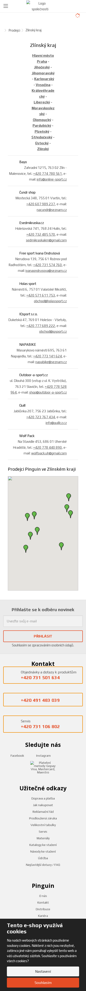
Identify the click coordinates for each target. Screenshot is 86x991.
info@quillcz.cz (56, 423)
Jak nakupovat (43, 805)
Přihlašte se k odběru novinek (43, 609)
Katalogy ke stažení (43, 845)
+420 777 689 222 (40, 326)
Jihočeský (42, 67)
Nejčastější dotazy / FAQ (43, 865)
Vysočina (43, 85)
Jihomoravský (43, 73)
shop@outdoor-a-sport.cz (48, 392)
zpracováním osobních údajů (52, 645)
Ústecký (42, 143)
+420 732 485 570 (40, 234)
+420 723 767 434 (40, 417)
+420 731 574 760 (47, 265)
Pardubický (42, 125)
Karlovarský (44, 79)
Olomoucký (42, 120)
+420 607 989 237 (40, 204)
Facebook (17, 755)
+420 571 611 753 (40, 295)
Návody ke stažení (43, 851)
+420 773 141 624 (47, 356)
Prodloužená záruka (43, 818)
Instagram (43, 755)
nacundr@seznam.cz (52, 210)
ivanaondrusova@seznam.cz (46, 271)
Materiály (43, 838)
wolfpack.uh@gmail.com (49, 453)
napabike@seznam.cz (51, 362)
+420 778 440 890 (47, 447)
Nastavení (43, 971)
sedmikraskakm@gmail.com (46, 240)
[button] (37, 531)
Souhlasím (43, 982)
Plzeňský (42, 131)
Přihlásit (43, 636)
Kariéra (43, 916)
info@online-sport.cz (52, 179)
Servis (43, 831)
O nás (43, 896)
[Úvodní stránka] (40, 6)
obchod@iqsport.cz (53, 331)
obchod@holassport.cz (50, 301)
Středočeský (41, 137)
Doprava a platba (43, 798)
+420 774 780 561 (47, 174)
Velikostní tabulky (43, 825)
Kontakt (43, 902)
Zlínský (43, 149)
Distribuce (43, 909)
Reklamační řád (43, 811)
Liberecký (42, 102)
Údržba (43, 858)
